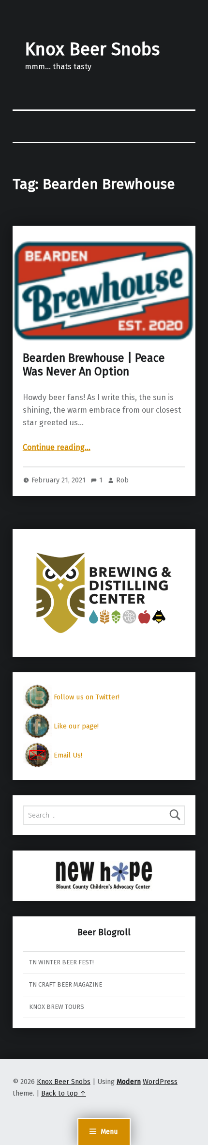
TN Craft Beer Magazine (65, 984)
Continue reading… (56, 447)
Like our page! (76, 726)
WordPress (160, 1081)
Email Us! (68, 755)
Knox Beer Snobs (92, 49)
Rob (122, 480)
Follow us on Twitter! (86, 697)
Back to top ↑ (63, 1093)
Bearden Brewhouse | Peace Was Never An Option (94, 364)
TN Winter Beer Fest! (61, 962)
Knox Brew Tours (56, 1006)
